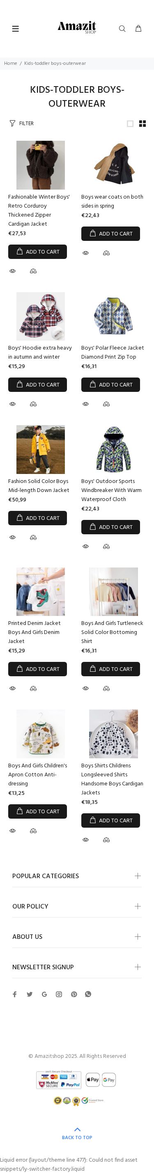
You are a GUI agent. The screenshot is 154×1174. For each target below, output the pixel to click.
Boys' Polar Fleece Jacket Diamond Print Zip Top (112, 352)
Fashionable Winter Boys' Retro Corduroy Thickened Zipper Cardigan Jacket (39, 210)
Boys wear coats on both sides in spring (112, 201)
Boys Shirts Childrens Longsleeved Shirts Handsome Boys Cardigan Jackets (112, 779)
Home (10, 64)
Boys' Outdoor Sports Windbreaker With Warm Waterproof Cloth (111, 490)
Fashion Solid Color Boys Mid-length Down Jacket (38, 486)
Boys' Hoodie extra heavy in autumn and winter (40, 352)
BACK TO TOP (77, 1138)
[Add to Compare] (33, 272)
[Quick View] (13, 271)
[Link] (130, 123)
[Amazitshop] (77, 27)
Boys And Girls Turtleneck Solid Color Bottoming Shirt (112, 632)
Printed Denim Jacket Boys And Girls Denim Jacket (34, 632)
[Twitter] (14, 994)
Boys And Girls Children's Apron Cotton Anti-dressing (37, 775)
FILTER (26, 123)
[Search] (124, 29)
